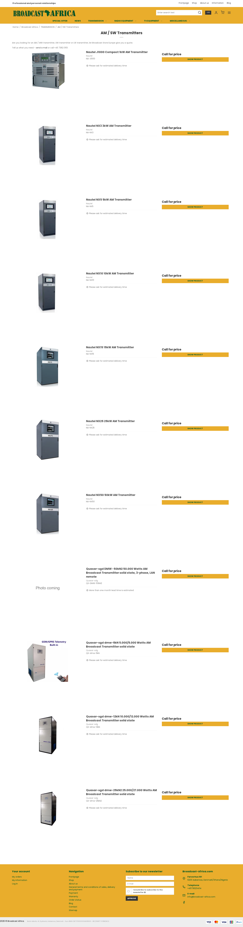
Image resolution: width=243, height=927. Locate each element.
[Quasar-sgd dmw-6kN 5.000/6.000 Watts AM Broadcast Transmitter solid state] (47, 676)
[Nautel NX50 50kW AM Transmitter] (47, 528)
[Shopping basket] (222, 13)
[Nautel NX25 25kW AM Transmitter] (47, 454)
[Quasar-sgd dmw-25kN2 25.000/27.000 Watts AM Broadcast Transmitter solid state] (47, 823)
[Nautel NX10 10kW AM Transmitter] (47, 307)
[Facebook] (184, 903)
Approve (131, 898)
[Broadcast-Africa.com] (44, 12)
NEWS (78, 20)
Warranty (73, 896)
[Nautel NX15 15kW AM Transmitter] (47, 380)
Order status (75, 899)
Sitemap (73, 910)
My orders (17, 876)
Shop (194, 3)
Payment (73, 893)
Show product (195, 59)
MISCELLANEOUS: (178, 20)
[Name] (150, 877)
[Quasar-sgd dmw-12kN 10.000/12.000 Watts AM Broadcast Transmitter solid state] (47, 750)
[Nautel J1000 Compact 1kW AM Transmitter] (47, 85)
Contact (73, 906)
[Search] (199, 12)
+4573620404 (194, 888)
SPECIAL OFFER (59, 20)
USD (208, 13)
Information (218, 3)
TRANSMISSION (96, 20)
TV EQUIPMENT (151, 20)
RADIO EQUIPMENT (123, 20)
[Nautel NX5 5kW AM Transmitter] (47, 233)
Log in (15, 883)
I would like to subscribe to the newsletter (148, 891)
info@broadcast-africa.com (201, 896)
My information (19, 880)
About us (204, 3)
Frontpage (184, 3)
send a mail (41, 47)
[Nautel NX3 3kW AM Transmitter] (47, 159)
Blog (229, 3)
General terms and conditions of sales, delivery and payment (92, 888)
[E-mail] (150, 883)
